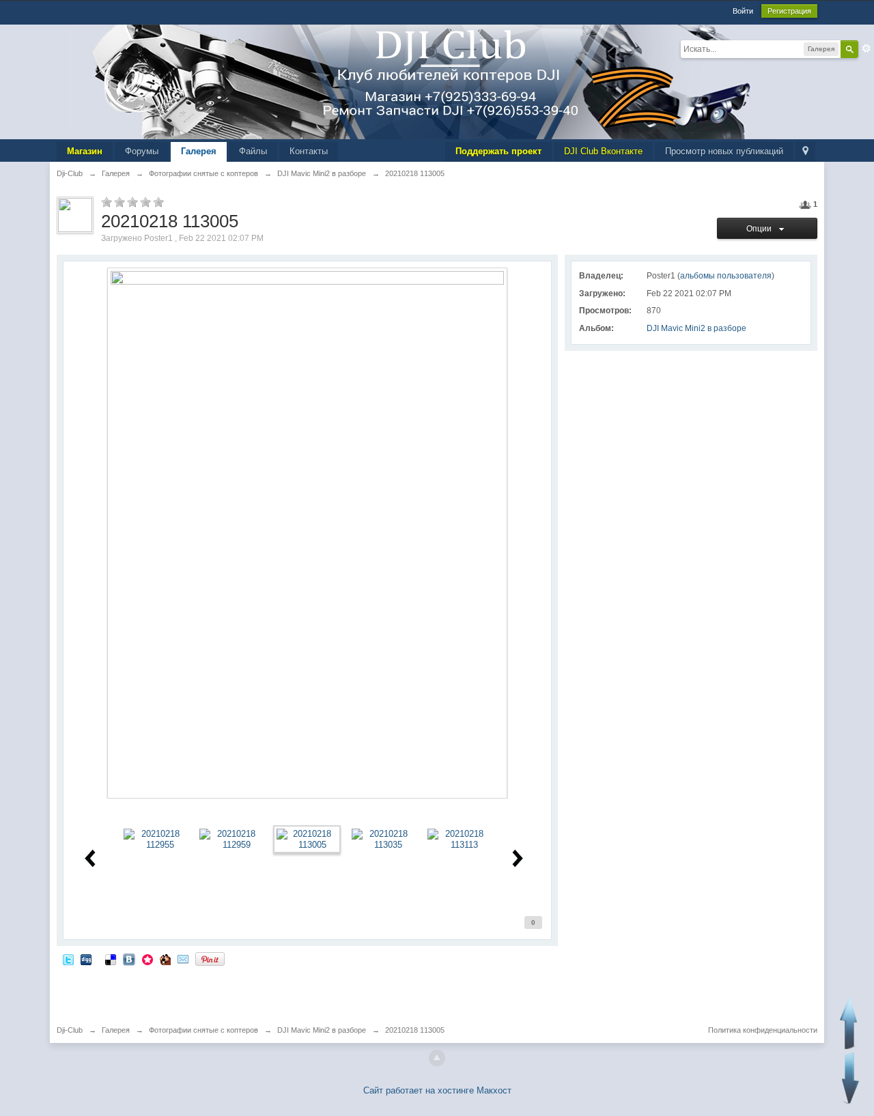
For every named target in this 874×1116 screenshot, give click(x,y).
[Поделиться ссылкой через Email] (183, 959)
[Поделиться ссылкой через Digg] (86, 959)
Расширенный (866, 48)
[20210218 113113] (458, 838)
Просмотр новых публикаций (724, 151)
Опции (761, 228)
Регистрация (789, 11)
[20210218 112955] (155, 838)
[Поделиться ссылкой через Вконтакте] (129, 959)
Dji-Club (70, 1030)
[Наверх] (437, 1058)
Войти (743, 11)
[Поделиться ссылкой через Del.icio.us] (110, 959)
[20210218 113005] (306, 838)
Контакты (309, 151)
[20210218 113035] (383, 838)
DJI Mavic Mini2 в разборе (696, 328)
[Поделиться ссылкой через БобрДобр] (165, 959)
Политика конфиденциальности (762, 1030)
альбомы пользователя (726, 276)
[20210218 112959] (230, 838)
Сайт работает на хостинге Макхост (437, 1090)
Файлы (253, 151)
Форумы (141, 151)
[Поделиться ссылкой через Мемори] (147, 959)
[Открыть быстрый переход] (805, 152)
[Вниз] (850, 1078)
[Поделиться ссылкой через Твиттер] (68, 959)
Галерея (198, 151)
